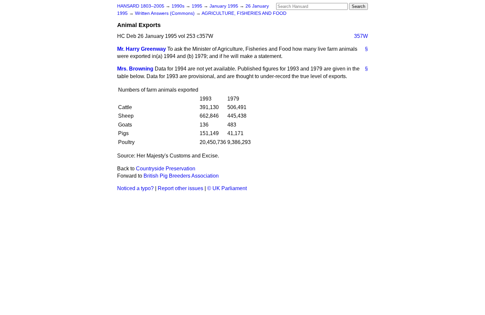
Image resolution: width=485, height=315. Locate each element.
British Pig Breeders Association (181, 176)
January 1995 (225, 6)
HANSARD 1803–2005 (140, 6)
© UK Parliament (227, 188)
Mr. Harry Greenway (141, 49)
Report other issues (180, 188)
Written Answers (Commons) (165, 13)
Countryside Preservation (165, 168)
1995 (198, 6)
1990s (179, 6)
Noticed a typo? (135, 188)
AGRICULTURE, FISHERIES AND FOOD (244, 13)
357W (361, 36)
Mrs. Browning (135, 69)
